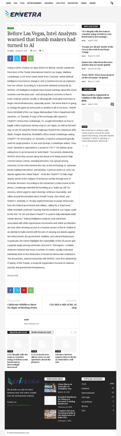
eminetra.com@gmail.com (18, 405)
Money (93, 3)
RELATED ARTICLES (18, 332)
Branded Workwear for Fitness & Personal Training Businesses (67, 400)
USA (15, 3)
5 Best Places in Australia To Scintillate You (65, 386)
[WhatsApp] (31, 58)
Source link (12, 275)
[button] (112, 3)
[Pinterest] (24, 58)
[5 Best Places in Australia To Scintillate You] (50, 387)
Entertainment (34, 3)
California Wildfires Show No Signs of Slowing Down (22, 306)
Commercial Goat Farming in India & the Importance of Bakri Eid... (66, 414)
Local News (87, 402)
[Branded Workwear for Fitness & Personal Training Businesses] (50, 400)
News (8, 3)
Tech (22, 3)
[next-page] (75, 332)
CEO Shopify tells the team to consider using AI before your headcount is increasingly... (96, 34)
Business (49, 3)
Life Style (60, 3)
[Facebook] (10, 58)
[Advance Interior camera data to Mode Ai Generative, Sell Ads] (66, 344)
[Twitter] (17, 58)
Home (9, 25)
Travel (84, 3)
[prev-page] (71, 332)
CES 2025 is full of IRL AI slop (63, 306)
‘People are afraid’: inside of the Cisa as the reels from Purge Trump (97, 49)
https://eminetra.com (31, 324)
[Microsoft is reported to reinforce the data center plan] (98, 117)
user (12, 51)
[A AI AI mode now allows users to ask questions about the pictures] (42, 344)
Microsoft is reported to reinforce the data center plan (96, 98)
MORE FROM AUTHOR (41, 332)
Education (73, 3)
